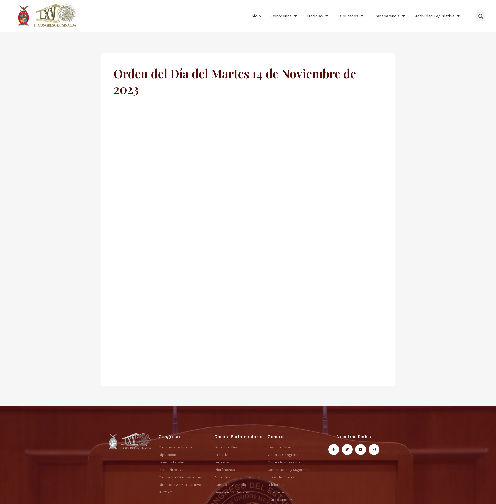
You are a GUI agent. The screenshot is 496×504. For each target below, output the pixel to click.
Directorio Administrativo (180, 485)
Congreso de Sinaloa (176, 447)
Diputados (348, 15)
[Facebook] (333, 449)
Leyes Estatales (172, 462)
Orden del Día (225, 447)
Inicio (255, 15)
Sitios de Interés (281, 477)
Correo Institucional (284, 462)
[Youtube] (360, 449)
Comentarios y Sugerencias (291, 470)
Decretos (222, 462)
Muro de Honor (280, 500)
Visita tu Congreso (283, 455)
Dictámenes (224, 470)
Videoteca (276, 492)
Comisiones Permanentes (180, 477)
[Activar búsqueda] (480, 16)
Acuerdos (222, 477)
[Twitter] (347, 449)
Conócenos (281, 15)
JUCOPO (165, 492)
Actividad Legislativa (434, 15)
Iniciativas (223, 455)
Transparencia (387, 15)
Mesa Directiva (171, 470)
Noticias (315, 15)
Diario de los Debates (232, 492)
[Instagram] (374, 449)
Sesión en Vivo (279, 447)
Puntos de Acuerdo (230, 485)
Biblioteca (276, 485)
